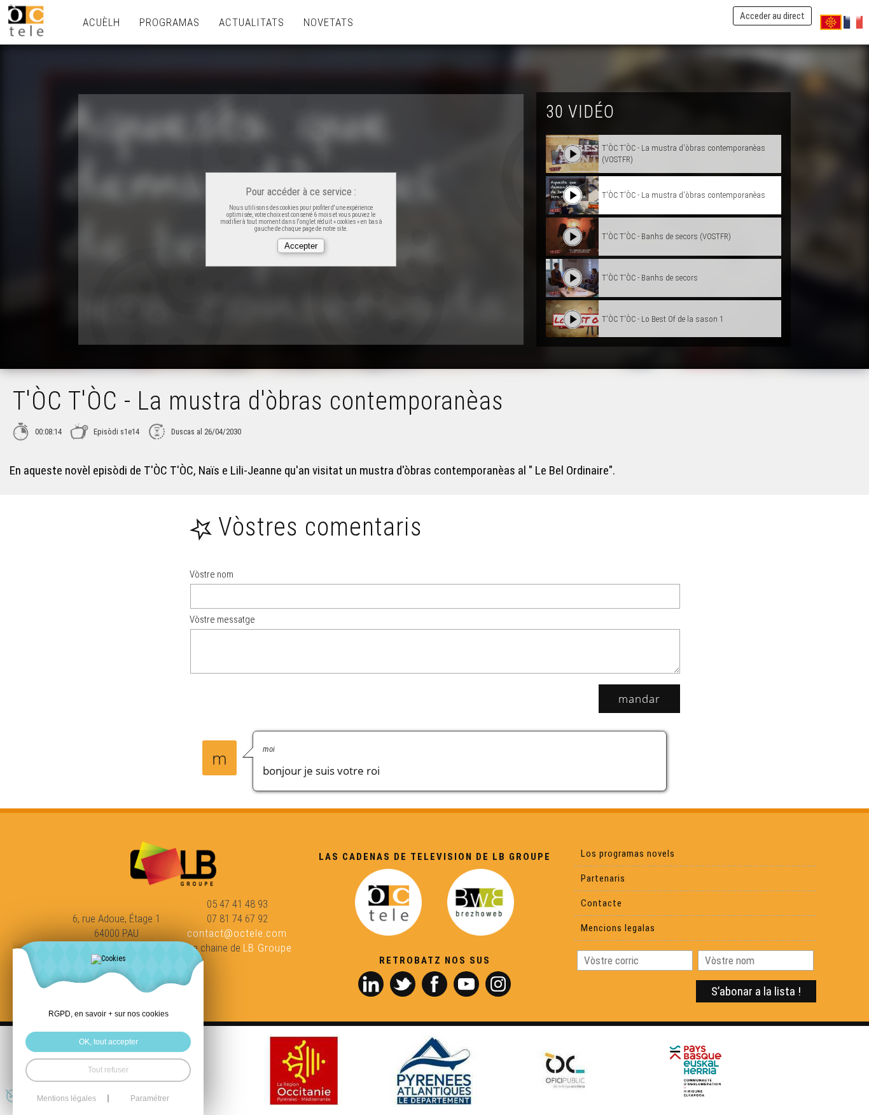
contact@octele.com (237, 933)
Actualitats (251, 22)
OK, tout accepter (108, 1041)
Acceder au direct (772, 16)
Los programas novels (628, 853)
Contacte (601, 903)
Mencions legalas (618, 928)
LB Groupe (267, 947)
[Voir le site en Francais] (853, 21)
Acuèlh (101, 22)
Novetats (328, 22)
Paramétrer (149, 1098)
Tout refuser (108, 1069)
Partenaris (603, 878)
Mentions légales (66, 1098)
